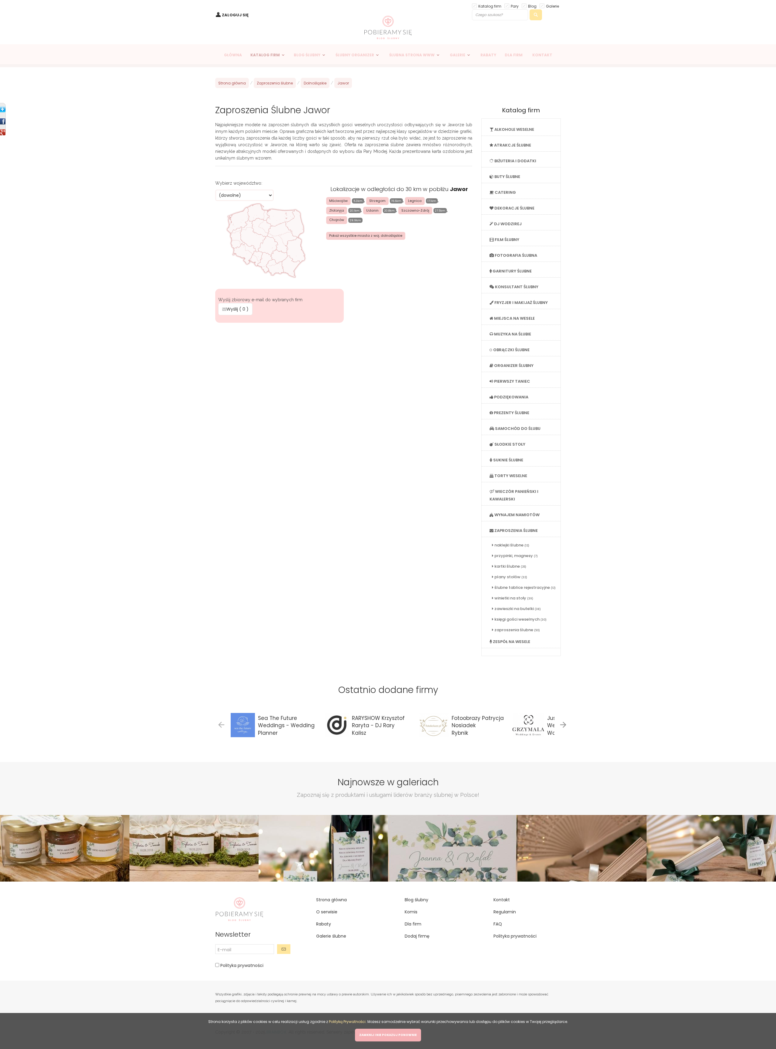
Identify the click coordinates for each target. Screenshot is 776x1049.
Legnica (415, 200)
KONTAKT (542, 55)
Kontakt (501, 900)
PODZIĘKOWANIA (510, 397)
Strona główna (232, 83)
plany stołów (510, 577)
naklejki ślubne (511, 545)
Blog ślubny (416, 900)
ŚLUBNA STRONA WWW (412, 55)
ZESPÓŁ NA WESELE (511, 642)
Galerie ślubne (331, 936)
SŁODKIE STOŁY (509, 444)
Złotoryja (336, 210)
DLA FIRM (514, 55)
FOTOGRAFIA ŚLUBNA (515, 255)
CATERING (505, 192)
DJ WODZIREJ (507, 224)
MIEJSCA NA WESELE (514, 318)
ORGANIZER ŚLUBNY (513, 365)
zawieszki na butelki (517, 609)
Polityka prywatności (241, 965)
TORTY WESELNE (510, 476)
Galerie (552, 6)
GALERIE (457, 55)
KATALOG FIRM (265, 55)
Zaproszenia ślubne (275, 83)
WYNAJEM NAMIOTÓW (516, 515)
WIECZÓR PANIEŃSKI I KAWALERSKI (514, 495)
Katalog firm (489, 6)
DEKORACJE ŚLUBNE (513, 208)
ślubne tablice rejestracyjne (524, 587)
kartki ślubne (509, 566)
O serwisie (326, 912)
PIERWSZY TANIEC (511, 381)
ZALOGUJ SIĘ (235, 15)
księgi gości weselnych (520, 619)
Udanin (372, 210)
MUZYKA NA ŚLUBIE (512, 334)
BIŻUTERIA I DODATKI (514, 161)
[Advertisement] (344, 368)
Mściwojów (338, 200)
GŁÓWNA (233, 55)
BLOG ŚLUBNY (307, 55)
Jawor (343, 83)
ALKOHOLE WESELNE (513, 129)
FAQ (497, 924)
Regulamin (504, 912)
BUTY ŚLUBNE (506, 177)
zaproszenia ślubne (516, 630)
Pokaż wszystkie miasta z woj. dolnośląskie (365, 235)
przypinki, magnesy (515, 556)
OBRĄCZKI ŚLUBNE (511, 350)
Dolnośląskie (315, 83)
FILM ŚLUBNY (506, 239)
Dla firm (413, 924)
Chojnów (336, 219)
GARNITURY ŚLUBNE (512, 271)
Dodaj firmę (417, 936)
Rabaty (323, 924)
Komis (411, 912)
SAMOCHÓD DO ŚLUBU (517, 428)
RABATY (488, 55)
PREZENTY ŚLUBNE (511, 413)
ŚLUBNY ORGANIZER (355, 55)
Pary (515, 6)
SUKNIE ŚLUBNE (507, 460)
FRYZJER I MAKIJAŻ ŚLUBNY (520, 302)
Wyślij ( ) (237, 309)
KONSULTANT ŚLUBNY (516, 287)
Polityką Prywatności (347, 1021)
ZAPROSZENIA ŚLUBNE (515, 530)
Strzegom (377, 200)
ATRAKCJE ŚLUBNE (512, 145)
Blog (532, 6)
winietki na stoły (513, 598)
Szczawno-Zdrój (415, 210)
